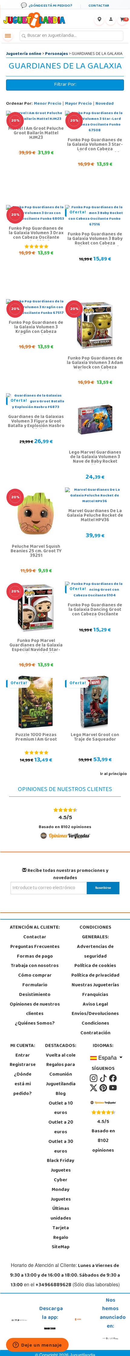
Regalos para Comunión (60, 1070)
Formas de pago (35, 957)
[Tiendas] (99, 20)
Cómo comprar (35, 976)
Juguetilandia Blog (61, 1089)
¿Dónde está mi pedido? (22, 1084)
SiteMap (61, 1247)
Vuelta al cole (61, 1056)
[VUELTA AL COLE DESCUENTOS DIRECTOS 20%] (94, 325)
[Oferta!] (36, 702)
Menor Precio (47, 104)
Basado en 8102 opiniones (65, 821)
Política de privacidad (95, 976)
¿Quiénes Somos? (35, 1024)
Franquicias (95, 995)
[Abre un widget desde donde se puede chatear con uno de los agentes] (37, 1345)
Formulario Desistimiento (34, 990)
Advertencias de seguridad (95, 952)
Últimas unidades (60, 1214)
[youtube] (113, 1088)
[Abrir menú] (8, 36)
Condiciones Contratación (95, 1028)
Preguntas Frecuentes (35, 947)
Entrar (22, 1056)
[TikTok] (104, 1078)
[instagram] (94, 1078)
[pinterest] (104, 1088)
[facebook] (113, 1078)
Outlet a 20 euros (60, 1127)
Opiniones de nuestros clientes (35, 1009)
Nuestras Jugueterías (95, 985)
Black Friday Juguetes (60, 1166)
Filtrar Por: (65, 85)
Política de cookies (95, 966)
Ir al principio (113, 774)
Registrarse (23, 1065)
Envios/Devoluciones (95, 1014)
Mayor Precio (78, 104)
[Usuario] (110, 20)
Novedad (105, 104)
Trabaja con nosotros (35, 966)
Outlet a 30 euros (60, 1147)
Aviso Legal (95, 1005)
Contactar (34, 937)
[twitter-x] (94, 1088)
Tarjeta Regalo (61, 1233)
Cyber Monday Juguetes (61, 1190)
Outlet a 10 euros (61, 1108)
